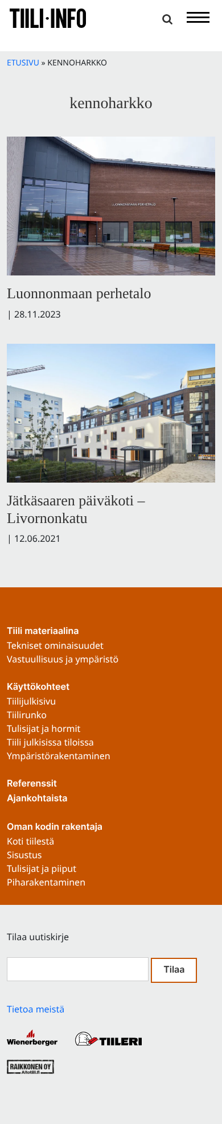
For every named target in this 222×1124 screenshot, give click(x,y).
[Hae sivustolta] (167, 19)
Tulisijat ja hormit (43, 728)
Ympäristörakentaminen (58, 756)
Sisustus (24, 855)
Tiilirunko (27, 715)
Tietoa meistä (35, 1009)
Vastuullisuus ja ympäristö (62, 659)
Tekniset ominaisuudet (55, 645)
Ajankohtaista (37, 799)
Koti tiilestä (30, 841)
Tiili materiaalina (43, 631)
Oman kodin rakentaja (54, 827)
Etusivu (23, 62)
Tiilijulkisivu (31, 701)
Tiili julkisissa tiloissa (50, 742)
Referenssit (32, 784)
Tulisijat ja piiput (41, 868)
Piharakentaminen (46, 882)
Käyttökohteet (38, 687)
